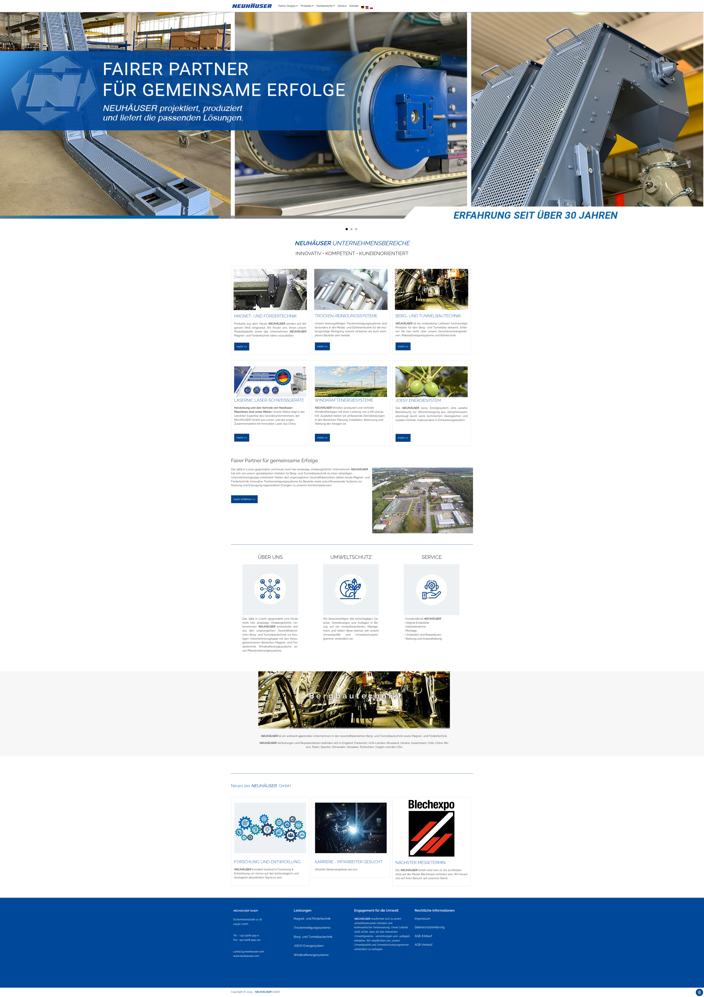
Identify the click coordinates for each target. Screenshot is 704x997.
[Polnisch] (371, 7)
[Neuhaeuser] (252, 5)
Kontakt (354, 5)
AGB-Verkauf (423, 944)
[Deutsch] (362, 7)
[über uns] (270, 589)
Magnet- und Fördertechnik (312, 918)
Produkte (306, 5)
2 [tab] (352, 230)
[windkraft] (351, 381)
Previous (88, 115)
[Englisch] (367, 7)
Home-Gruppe (287, 5)
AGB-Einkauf (423, 936)
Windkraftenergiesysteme (311, 955)
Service (342, 5)
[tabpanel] (351, 117)
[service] (431, 589)
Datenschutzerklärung (430, 927)
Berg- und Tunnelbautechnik (313, 937)
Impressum (422, 918)
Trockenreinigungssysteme (312, 927)
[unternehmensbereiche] (270, 289)
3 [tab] (357, 230)
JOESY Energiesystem (309, 946)
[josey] (431, 381)
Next (616, 115)
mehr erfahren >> (244, 499)
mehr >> (241, 346)
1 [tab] (347, 230)
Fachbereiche (324, 5)
